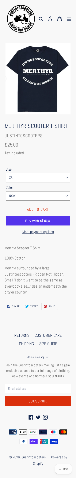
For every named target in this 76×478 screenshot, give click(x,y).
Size (9, 169)
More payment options (38, 231)
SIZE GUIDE (48, 343)
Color (9, 187)
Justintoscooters (34, 457)
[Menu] (68, 18)
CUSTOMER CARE (48, 335)
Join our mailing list (38, 357)
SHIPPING (26, 343)
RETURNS (21, 335)
